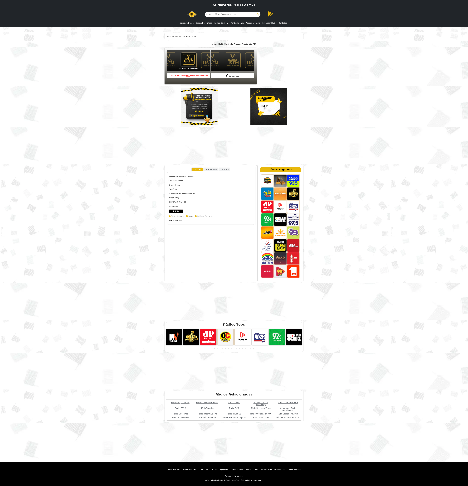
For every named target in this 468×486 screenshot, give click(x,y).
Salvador (179, 180)
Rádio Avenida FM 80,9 (260, 414)
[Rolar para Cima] (462, 479)
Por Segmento (237, 23)
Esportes (209, 216)
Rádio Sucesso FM (180, 417)
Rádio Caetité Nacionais (207, 402)
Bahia (177, 185)
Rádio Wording (207, 408)
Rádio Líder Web (180, 414)
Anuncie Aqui (266, 470)
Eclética (200, 216)
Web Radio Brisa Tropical (234, 417)
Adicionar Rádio (253, 23)
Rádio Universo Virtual (261, 408)
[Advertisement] (280, 66)
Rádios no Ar (178, 36)
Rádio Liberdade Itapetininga (261, 403)
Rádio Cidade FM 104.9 (287, 414)
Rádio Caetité (234, 402)
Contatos (282, 23)
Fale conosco (279, 470)
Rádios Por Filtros (203, 23)
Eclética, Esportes (186, 176)
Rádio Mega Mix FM (180, 402)
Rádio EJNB (180, 408)
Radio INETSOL (234, 414)
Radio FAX (234, 408)
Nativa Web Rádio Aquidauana (287, 409)
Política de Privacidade (234, 476)
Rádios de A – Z (221, 23)
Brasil (175, 189)
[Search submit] (257, 14)
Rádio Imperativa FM (207, 414)
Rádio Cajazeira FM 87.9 (287, 417)
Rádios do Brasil (186, 23)
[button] (214, 348)
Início (168, 36)
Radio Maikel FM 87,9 (288, 402)
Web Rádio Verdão (207, 417)
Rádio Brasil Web (261, 417)
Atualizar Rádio (269, 23)
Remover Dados (294, 470)
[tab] (197, 169)
